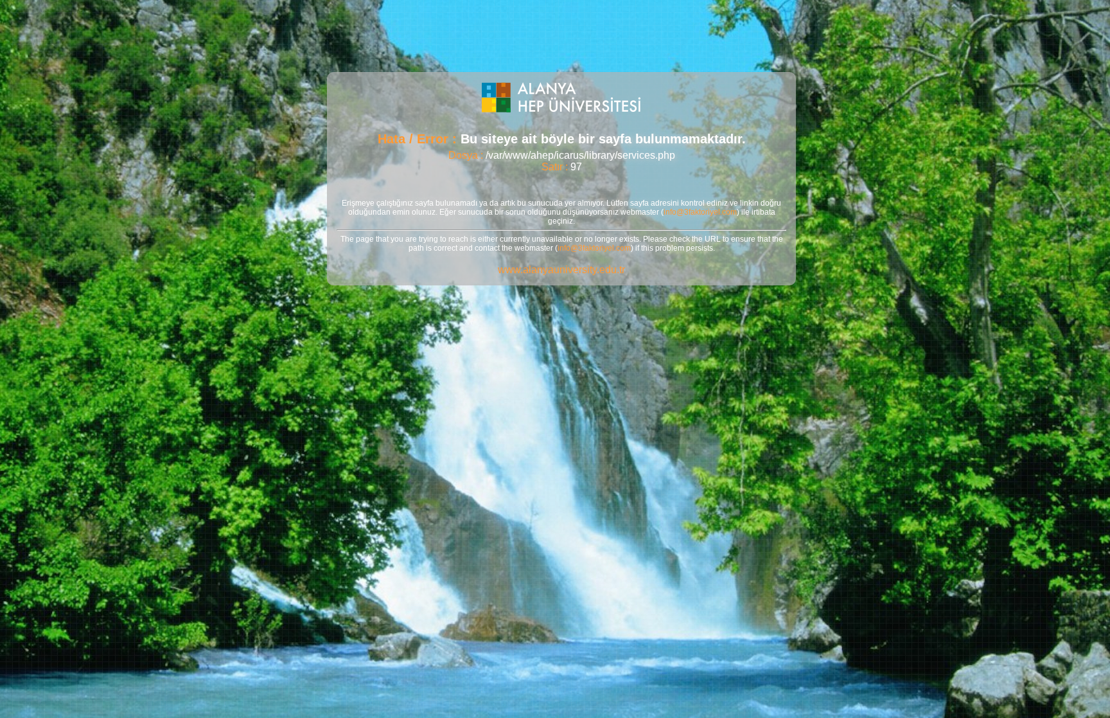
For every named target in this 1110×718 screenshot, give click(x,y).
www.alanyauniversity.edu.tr (561, 269)
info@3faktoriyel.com (700, 212)
